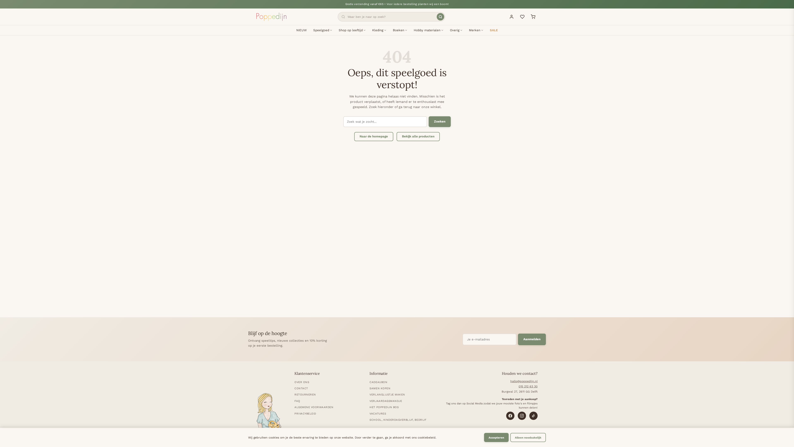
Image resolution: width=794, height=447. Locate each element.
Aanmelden (531, 339)
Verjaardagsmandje (385, 401)
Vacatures (377, 413)
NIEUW (301, 30)
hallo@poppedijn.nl (524, 381)
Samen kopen (379, 388)
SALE (494, 30)
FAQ (297, 401)
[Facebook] (510, 416)
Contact (301, 388)
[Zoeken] (440, 16)
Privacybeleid (305, 413)
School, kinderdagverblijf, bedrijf (397, 419)
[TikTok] (533, 416)
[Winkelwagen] (533, 16)
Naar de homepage (374, 136)
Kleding (377, 30)
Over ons (301, 382)
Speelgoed (321, 30)
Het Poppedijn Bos (384, 407)
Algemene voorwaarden (313, 407)
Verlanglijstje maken (387, 394)
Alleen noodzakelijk (528, 437)
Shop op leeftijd (351, 30)
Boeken (398, 30)
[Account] (511, 16)
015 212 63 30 (528, 386)
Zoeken (439, 121)
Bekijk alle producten (418, 136)
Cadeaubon (378, 382)
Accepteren (496, 437)
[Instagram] (522, 416)
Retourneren (305, 394)
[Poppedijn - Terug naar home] (271, 17)
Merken (474, 30)
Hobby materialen (427, 30)
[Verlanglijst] (522, 16)
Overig (454, 30)
